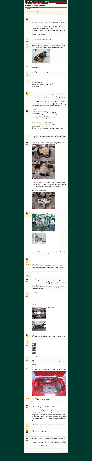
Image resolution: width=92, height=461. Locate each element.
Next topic (65, 14)
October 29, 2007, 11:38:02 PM (34, 109)
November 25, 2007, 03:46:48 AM (35, 292)
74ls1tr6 (27, 292)
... (30, 449)
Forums (26, 5)
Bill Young (27, 44)
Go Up (26, 449)
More (39, 5)
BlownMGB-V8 (27, 109)
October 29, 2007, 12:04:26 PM (35, 44)
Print (66, 449)
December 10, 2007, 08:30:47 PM (35, 430)
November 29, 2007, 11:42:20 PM (35, 356)
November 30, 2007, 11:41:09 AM (35, 398)
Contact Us (43, 5)
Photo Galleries (31, 5)
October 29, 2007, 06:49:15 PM (34, 71)
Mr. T (26, 71)
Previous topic (62, 14)
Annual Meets (36, 5)
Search (55, 3)
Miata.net (33, 136)
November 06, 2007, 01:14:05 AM (35, 257)
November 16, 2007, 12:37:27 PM (35, 264)
